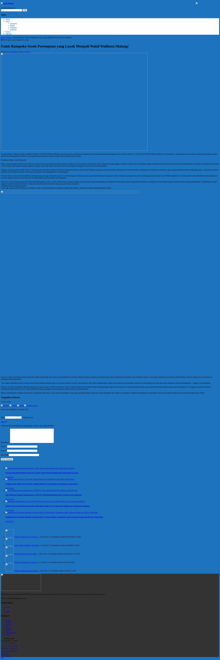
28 (2, 653)
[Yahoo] (20, 406)
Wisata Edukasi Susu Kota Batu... (26, 554)
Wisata (8, 32)
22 (4, 651)
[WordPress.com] (30, 406)
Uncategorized (11, 633)
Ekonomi (13, 23)
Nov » (8, 656)
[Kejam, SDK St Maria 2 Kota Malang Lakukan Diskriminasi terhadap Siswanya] (10, 545)
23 (7, 651)
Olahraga (13, 27)
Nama (4, 446)
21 (2, 651)
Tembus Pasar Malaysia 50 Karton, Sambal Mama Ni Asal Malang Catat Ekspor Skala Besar (42, 484)
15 (4, 648)
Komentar (5, 442)
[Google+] (5, 406)
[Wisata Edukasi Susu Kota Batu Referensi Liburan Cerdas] (10, 554)
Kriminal (13, 29)
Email (4, 451)
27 (16, 651)
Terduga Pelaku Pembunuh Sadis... (26, 571)
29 (4, 653)
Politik (12, 25)
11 (11, 646)
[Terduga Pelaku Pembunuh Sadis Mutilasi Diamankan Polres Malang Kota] (10, 571)
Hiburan (8, 34)
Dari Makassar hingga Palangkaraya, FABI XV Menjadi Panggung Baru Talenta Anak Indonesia (44, 495)
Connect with (6, 402)
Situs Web (4, 455)
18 (11, 648)
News (8, 21)
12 (14, 646)
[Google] (13, 406)
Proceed (4, 422)
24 (9, 651)
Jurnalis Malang (7, 3)
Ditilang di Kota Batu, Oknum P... (26, 562)
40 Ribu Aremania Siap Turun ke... (26, 537)
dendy (21, 52)
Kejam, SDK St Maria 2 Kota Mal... (27, 545)
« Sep (3, 656)
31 (9, 653)
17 (9, 648)
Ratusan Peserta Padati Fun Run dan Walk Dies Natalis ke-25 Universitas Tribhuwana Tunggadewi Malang (47, 506)
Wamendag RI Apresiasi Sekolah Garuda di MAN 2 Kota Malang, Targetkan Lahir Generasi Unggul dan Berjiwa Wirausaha (54, 517)
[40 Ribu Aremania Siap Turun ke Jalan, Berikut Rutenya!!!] (10, 537)
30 (7, 653)
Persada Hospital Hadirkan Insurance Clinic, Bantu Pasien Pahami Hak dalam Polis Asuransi (42, 473)
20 (16, 648)
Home (8, 19)
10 (9, 646)
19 (14, 648)
